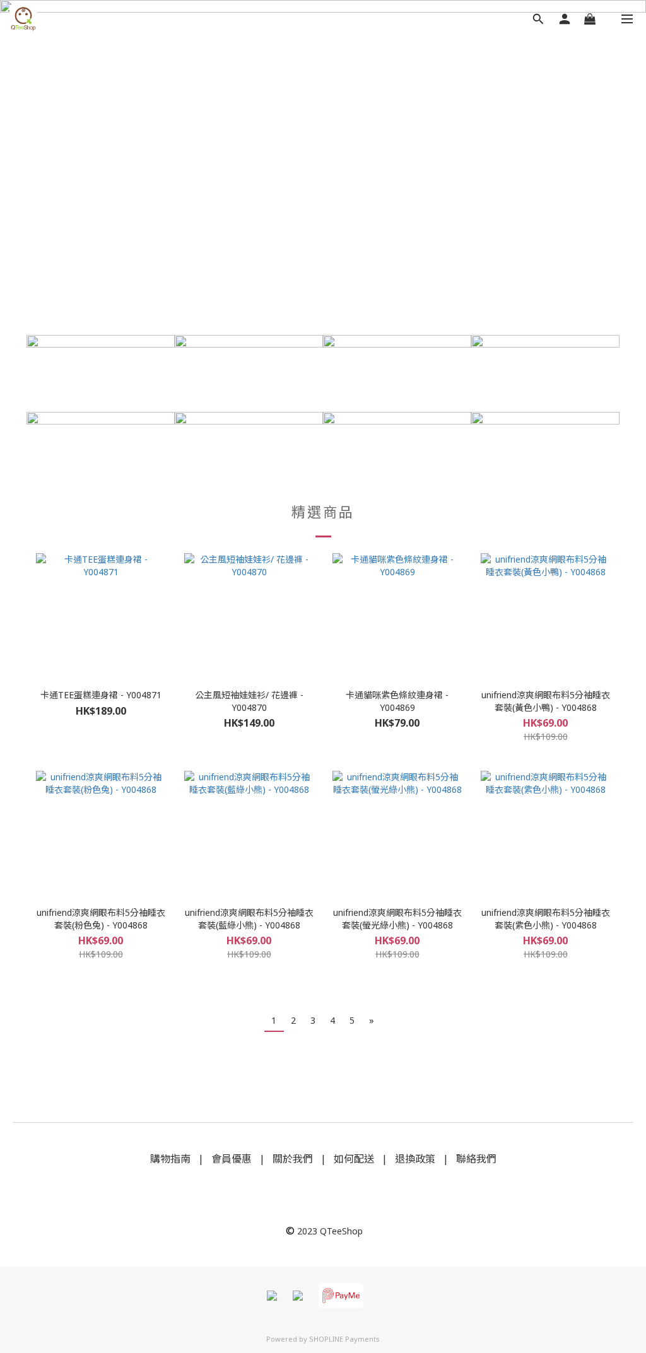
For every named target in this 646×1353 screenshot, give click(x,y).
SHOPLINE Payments (344, 1339)
